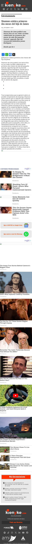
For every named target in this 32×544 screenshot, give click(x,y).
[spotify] (4, 9)
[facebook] (26, 9)
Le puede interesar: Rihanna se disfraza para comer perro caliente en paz (17, 90)
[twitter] (15, 9)
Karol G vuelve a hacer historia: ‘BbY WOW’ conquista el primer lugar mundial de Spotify (15, 498)
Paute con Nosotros (16, 522)
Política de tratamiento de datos (16, 519)
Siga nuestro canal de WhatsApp (13, 234)
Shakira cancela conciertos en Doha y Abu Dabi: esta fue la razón (16, 489)
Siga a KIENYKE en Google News (13, 225)
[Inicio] (15, 4)
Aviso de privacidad (16, 516)
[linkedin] (18, 9)
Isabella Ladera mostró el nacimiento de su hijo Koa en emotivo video (17, 493)
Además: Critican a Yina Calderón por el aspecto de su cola (17, 86)
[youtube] (22, 9)
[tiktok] (7, 9)
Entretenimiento (8, 16)
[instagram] (11, 9)
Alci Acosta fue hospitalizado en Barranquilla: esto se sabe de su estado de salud (16, 484)
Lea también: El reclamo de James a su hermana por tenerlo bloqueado (17, 82)
